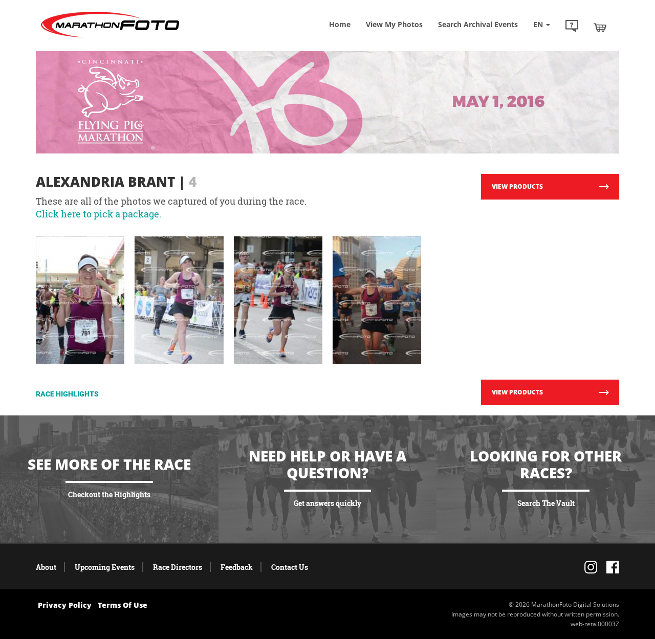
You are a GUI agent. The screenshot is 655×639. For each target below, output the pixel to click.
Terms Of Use (122, 605)
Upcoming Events (105, 567)
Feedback (237, 567)
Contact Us (289, 567)
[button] (572, 27)
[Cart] (600, 27)
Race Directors (177, 567)
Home (340, 24)
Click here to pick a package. (98, 214)
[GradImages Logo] (110, 37)
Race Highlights (67, 394)
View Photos (394, 24)
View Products (517, 186)
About (46, 567)
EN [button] (539, 24)
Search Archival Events (478, 24)
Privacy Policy (65, 605)
